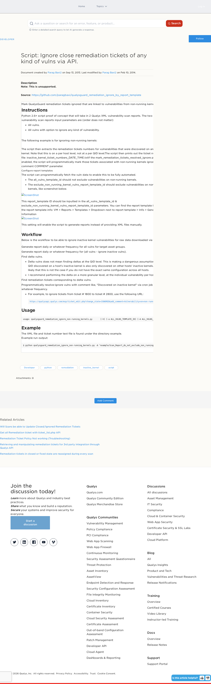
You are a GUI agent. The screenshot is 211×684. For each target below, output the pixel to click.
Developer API (96, 646)
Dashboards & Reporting (103, 657)
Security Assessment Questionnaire (111, 559)
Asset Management (160, 498)
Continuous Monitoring (102, 553)
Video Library (156, 613)
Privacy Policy (64, 673)
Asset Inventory (97, 570)
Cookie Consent (106, 673)
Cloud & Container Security (166, 516)
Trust (93, 673)
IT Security (154, 504)
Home (81, 6)
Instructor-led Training (162, 619)
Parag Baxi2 (55, 72)
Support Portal (157, 664)
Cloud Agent (95, 652)
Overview (153, 601)
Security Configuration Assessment (111, 588)
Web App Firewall (99, 547)
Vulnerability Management (105, 523)
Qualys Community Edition (105, 498)
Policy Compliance (99, 529)
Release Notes (157, 644)
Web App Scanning (100, 541)
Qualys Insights (157, 565)
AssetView (94, 576)
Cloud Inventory (98, 600)
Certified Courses (159, 607)
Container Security (99, 612)
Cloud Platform (157, 539)
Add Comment (105, 400)
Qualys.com (95, 492)
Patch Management (100, 640)
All (149, 559)
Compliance (155, 510)
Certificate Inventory (101, 606)
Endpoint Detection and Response (110, 582)
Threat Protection (99, 565)
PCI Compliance (97, 535)
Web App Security (160, 522)
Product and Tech (159, 570)
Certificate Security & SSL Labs (168, 528)
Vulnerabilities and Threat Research (171, 576)
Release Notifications (162, 582)
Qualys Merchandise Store (105, 504)
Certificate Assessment (102, 624)
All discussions (157, 492)
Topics (100, 6)
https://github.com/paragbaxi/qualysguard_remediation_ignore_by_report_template (86, 95)
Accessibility (81, 673)
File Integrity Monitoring (103, 594)
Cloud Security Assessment (105, 618)
